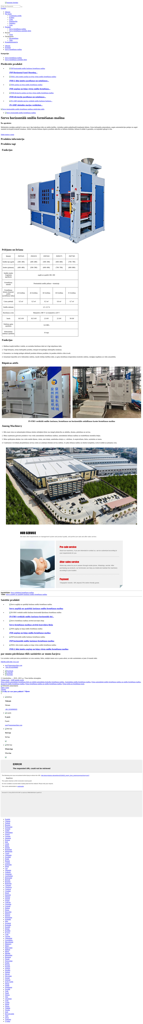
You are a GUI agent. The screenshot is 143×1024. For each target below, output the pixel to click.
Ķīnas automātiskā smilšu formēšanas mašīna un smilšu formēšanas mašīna (116, 682)
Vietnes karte (5, 680)
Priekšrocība (13, 21)
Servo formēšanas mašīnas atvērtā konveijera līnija (31, 625)
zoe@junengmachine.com (13, 665)
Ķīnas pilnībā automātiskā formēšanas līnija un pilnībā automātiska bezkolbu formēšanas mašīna (32, 682)
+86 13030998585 (11, 709)
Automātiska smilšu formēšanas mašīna (78, 682)
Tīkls (11, 40)
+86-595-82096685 (11, 667)
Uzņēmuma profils (15, 16)
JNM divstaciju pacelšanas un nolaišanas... (27, 97)
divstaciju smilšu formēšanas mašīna (13, 684)
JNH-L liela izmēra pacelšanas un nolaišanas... (29, 81)
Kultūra (11, 17)
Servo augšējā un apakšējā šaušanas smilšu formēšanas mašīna (26, 594)
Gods (11, 19)
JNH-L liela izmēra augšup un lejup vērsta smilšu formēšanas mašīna (38, 649)
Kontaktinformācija (11, 42)
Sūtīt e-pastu (5, 688)
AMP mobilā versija (17, 680)
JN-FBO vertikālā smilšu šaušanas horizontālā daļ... (31, 616)
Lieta (11, 25)
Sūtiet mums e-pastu (7, 134)
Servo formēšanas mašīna (17, 29)
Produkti (8, 27)
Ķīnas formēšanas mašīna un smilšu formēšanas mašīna (43, 684)
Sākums (7, 12)
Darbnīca (12, 23)
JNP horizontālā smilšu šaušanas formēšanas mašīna (31, 641)
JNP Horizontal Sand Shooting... (23, 72)
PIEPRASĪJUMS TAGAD (10, 662)
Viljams (3, 689)
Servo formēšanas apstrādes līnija (20, 31)
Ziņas (11, 34)
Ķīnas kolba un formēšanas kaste (73, 684)
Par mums (8, 14)
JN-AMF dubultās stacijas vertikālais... (26, 105)
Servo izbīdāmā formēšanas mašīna (22, 592)
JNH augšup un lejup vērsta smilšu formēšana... (29, 89)
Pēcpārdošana (13, 38)
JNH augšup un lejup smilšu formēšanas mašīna (30, 633)
